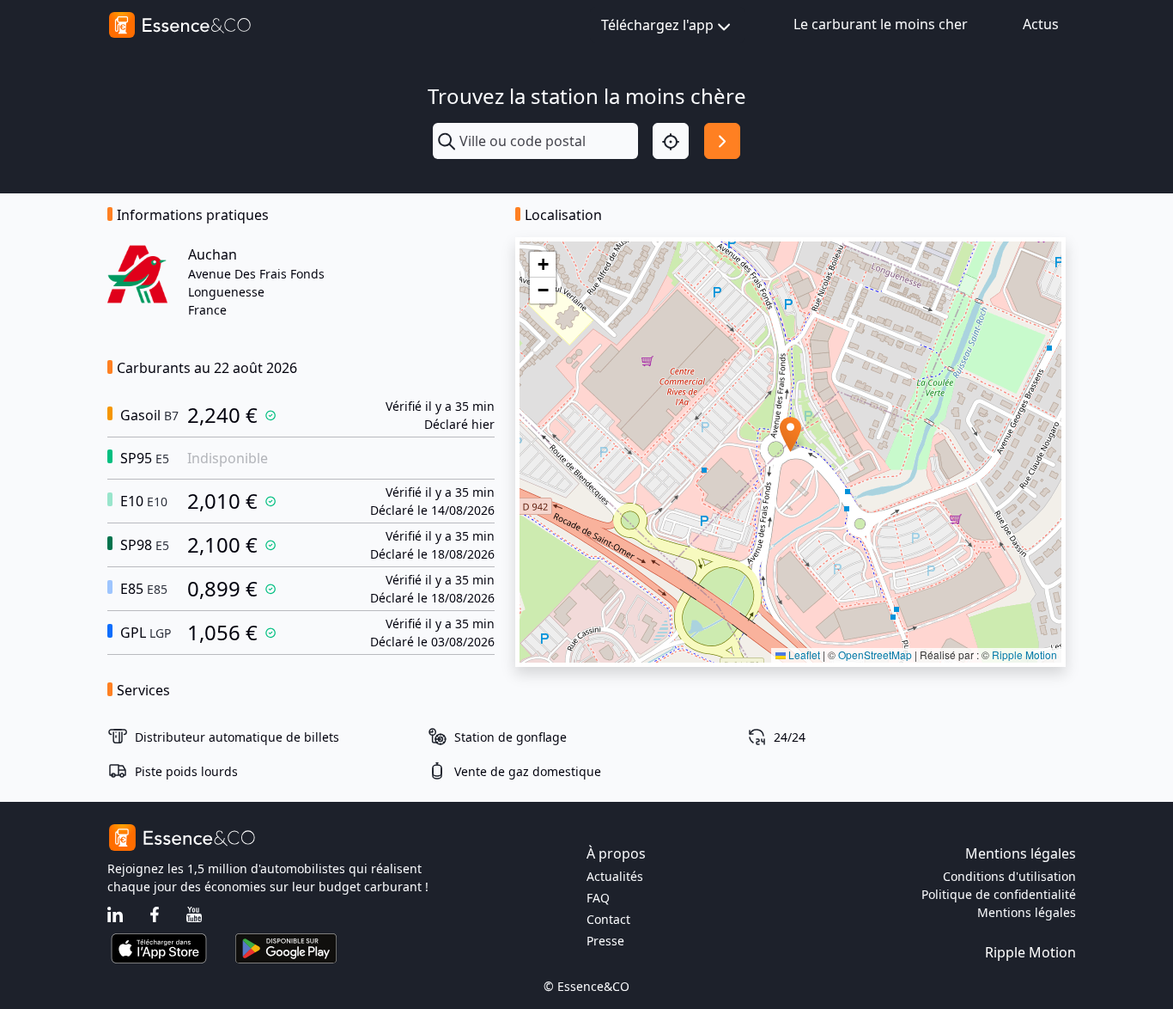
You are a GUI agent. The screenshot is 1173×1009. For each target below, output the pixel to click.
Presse (605, 941)
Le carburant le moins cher (880, 24)
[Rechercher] (722, 141)
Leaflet (803, 654)
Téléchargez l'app (657, 24)
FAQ (598, 898)
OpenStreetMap (875, 654)
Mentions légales (1026, 912)
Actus (1041, 24)
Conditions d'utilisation (1009, 876)
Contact (608, 919)
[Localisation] (671, 141)
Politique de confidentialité (998, 894)
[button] (790, 434)
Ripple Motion (1024, 654)
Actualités (614, 876)
